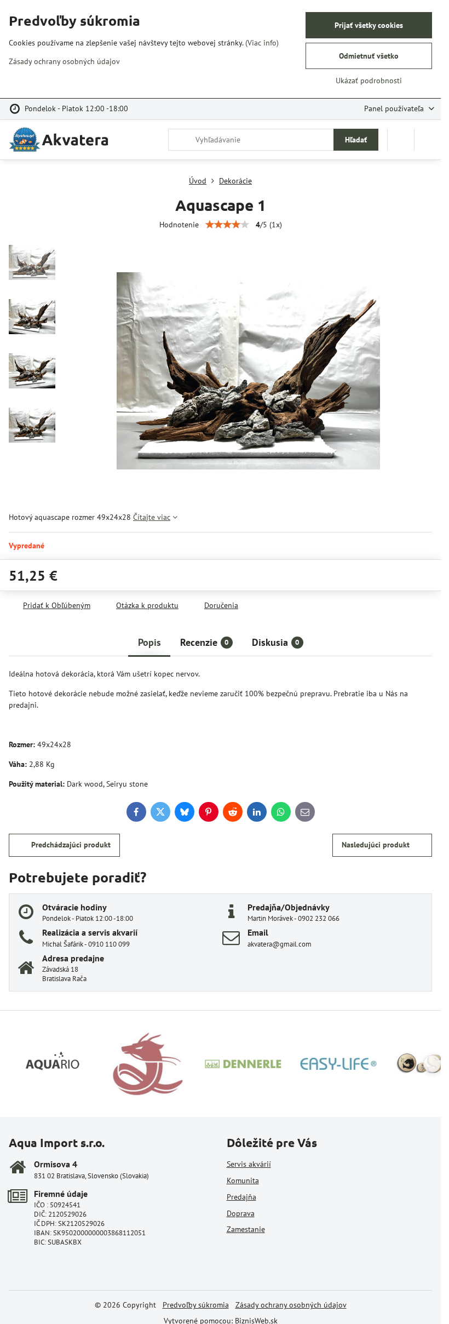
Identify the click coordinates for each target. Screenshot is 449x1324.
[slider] (227, 224)
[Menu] (428, 140)
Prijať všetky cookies (369, 25)
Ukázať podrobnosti (369, 80)
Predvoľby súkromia (196, 1305)
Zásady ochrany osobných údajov (291, 1305)
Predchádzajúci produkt (71, 845)
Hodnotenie (179, 225)
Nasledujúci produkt (376, 845)
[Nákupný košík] (401, 140)
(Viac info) (262, 43)
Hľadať (356, 140)
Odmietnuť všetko (369, 56)
